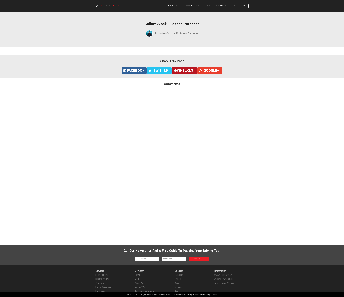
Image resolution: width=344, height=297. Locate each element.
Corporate (99, 283)
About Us (139, 283)
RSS (176, 291)
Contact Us (140, 287)
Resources (221, 6)
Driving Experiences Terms (146, 295)
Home (137, 275)
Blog (233, 6)
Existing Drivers (193, 6)
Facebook (179, 275)
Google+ (178, 283)
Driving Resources (103, 287)
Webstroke (228, 279)
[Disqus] (172, 123)
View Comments (190, 33)
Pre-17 (208, 6)
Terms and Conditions (144, 291)
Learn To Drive (174, 6)
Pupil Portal (100, 291)
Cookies (230, 283)
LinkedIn (178, 287)
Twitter (178, 279)
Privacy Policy (220, 283)
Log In (244, 6)
